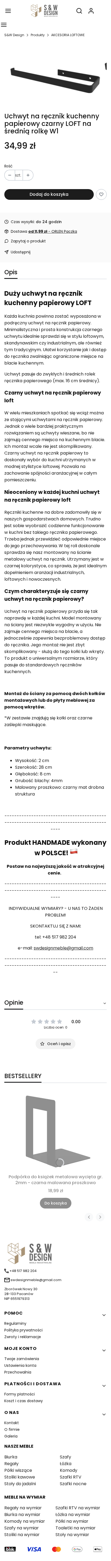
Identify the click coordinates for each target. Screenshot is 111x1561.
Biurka (10, 1457)
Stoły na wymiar (72, 1535)
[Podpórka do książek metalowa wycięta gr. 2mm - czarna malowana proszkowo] (55, 1131)
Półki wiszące (18, 1470)
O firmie (12, 1429)
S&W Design (14, 35)
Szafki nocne (73, 1484)
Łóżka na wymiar (73, 1514)
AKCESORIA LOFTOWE (68, 35)
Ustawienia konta (20, 1365)
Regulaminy (15, 1323)
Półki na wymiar (72, 1521)
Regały (11, 1464)
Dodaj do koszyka (49, 194)
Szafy (65, 1457)
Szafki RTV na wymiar (78, 1508)
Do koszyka (55, 1203)
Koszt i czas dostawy (23, 1401)
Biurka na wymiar (22, 1514)
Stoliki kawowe (19, 1477)
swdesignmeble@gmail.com (63, 948)
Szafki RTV (70, 1477)
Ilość (8, 166)
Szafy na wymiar (21, 1528)
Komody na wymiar (24, 1521)
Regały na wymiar (23, 1508)
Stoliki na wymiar (22, 1535)
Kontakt (11, 1422)
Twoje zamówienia (21, 1358)
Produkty (38, 35)
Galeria (11, 1436)
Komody (68, 1470)
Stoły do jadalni (20, 1484)
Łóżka (65, 1464)
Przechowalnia (17, 1372)
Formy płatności (19, 1394)
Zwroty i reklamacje (22, 1336)
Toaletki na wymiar (76, 1528)
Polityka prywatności (23, 1330)
